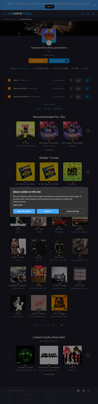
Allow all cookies (24, 211)
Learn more (17, 204)
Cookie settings (73, 211)
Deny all (48, 211)
